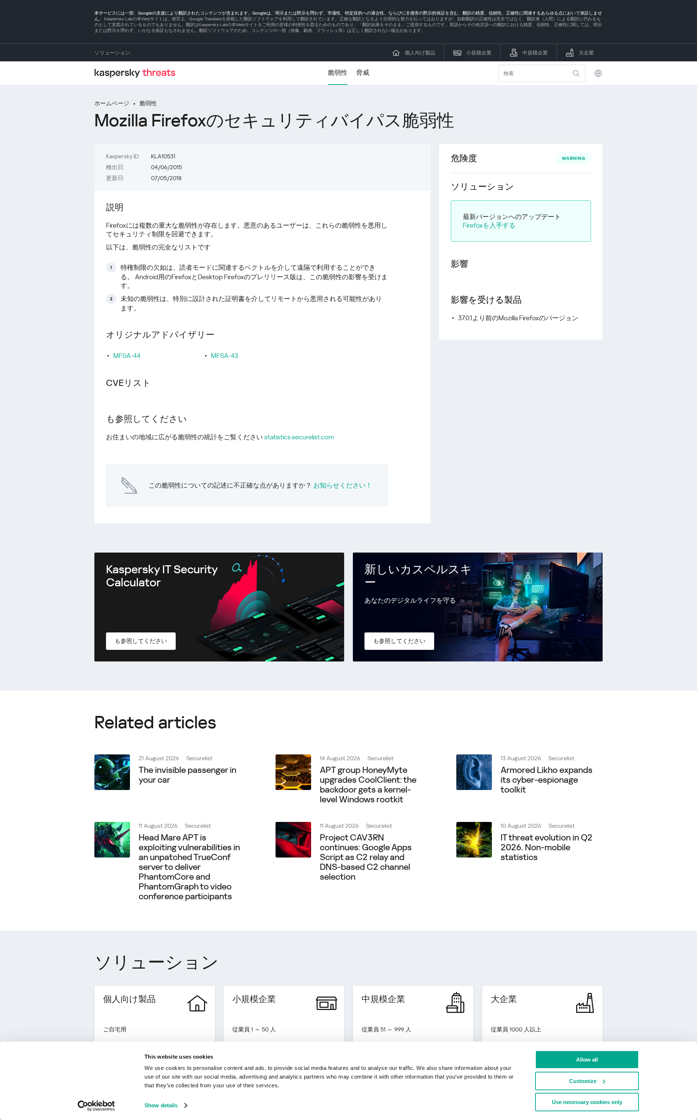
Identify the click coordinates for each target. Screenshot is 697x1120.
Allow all (587, 1059)
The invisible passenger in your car (187, 775)
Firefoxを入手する (489, 225)
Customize (582, 1081)
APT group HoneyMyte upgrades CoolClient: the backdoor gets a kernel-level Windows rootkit (368, 785)
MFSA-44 (126, 355)
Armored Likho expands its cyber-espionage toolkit (546, 780)
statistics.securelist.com (299, 437)
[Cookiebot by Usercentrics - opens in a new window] (96, 1105)
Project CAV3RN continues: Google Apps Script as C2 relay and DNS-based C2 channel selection (366, 857)
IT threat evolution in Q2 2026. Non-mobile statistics (546, 847)
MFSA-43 (224, 355)
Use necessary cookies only (587, 1102)
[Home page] (138, 73)
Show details (161, 1105)
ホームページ (111, 103)
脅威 (362, 72)
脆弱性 (337, 72)
